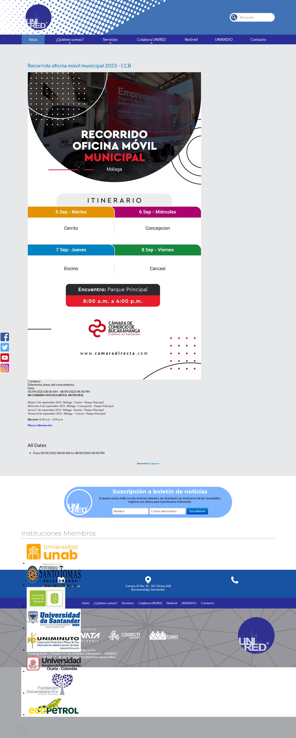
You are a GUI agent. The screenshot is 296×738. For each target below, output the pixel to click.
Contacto (258, 39)
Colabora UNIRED (151, 39)
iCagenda (154, 463)
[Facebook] (5, 337)
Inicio (33, 39)
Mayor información (40, 425)
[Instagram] (5, 368)
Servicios (110, 39)
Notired (191, 39)
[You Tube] (5, 357)
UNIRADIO (224, 39)
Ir (234, 17)
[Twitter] (5, 347)
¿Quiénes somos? (70, 39)
